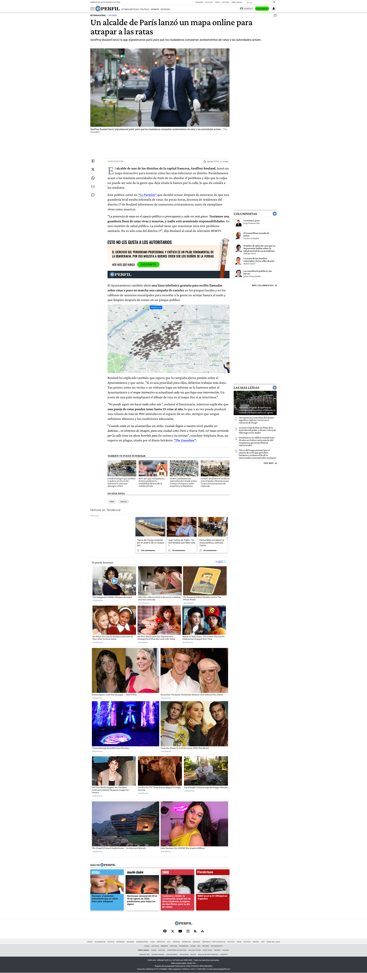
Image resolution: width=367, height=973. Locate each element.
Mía (199, 946)
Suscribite (262, 9)
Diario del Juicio (273, 942)
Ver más (269, 463)
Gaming (256, 942)
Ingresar (248, 9)
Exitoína (225, 2)
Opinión (155, 9)
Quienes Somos (158, 954)
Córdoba (176, 942)
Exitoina (247, 942)
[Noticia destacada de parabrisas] (213, 873)
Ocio (169, 942)
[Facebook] (164, 931)
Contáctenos (172, 954)
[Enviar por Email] (92, 186)
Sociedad (165, 9)
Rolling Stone (195, 950)
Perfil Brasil (237, 2)
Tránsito (224, 954)
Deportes (161, 942)
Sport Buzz (207, 950)
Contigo (161, 950)
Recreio (217, 950)
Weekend (164, 946)
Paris (112, 501)
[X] (172, 931)
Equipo (193, 954)
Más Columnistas (263, 285)
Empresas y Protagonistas (213, 942)
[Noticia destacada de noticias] (107, 873)
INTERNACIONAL (98, 15)
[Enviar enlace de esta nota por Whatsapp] (92, 178)
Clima (152, 942)
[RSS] (195, 931)
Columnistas (245, 214)
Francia (124, 501)
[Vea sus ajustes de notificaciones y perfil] (274, 8)
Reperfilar (186, 942)
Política (144, 9)
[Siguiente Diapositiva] (227, 537)
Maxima (226, 950)
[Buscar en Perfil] (274, 2)
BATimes (205, 946)
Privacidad (184, 954)
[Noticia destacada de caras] (177, 873)
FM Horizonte (217, 946)
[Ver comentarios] (274, 16)
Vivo (262, 942)
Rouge (193, 946)
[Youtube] (180, 931)
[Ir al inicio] (107, 8)
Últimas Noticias (130, 9)
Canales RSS (144, 954)
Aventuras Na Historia (177, 950)
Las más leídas (246, 388)
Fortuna (173, 946)
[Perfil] (108, 865)
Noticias (209, 2)
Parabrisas (183, 946)
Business (199, 2)
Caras (217, 2)
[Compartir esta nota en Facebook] (92, 160)
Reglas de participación (208, 954)
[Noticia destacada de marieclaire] (142, 873)
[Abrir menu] (92, 8)
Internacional (142, 942)
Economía (120, 942)
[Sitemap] (202, 931)
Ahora (89, 942)
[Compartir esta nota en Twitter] (92, 169)
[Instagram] (188, 931)
